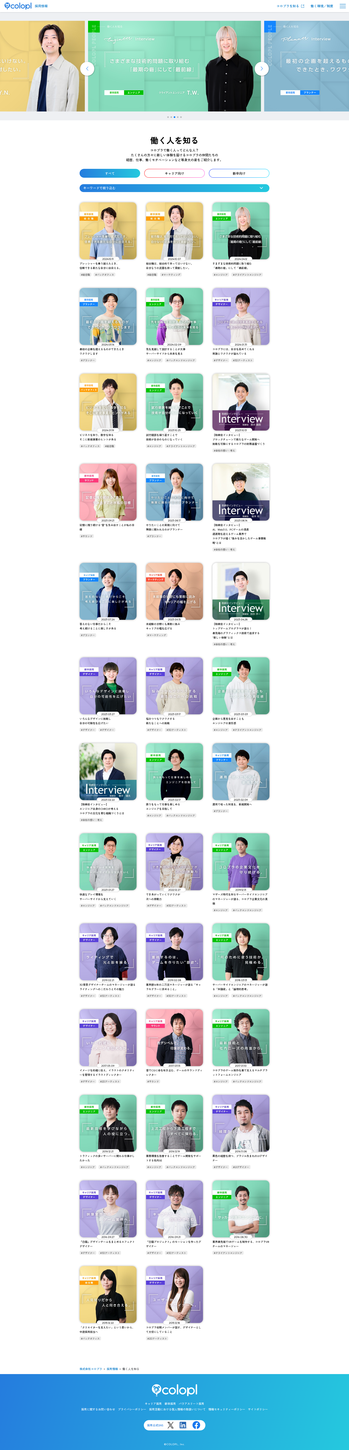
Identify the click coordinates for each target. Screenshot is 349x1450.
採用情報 (41, 6)
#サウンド (86, 536)
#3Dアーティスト (242, 360)
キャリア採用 (153, 1404)
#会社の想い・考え (224, 450)
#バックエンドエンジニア (181, 360)
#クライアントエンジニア (247, 274)
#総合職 (85, 274)
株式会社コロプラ (91, 1369)
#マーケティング (171, 274)
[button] (168, 117)
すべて (110, 173)
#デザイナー (221, 360)
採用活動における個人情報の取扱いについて (177, 1409)
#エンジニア (221, 274)
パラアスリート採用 (191, 1404)
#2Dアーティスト (110, 1081)
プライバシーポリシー (132, 1409)
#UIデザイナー (241, 1167)
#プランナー (88, 360)
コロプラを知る (287, 6)
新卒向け (239, 173)
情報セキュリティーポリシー (226, 1409)
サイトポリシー (258, 1409)
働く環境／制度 (322, 6)
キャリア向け (174, 173)
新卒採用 (170, 1404)
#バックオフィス (104, 274)
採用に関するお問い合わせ (98, 1409)
